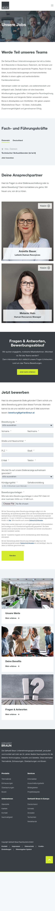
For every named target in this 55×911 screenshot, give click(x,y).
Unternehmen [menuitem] (7, 799)
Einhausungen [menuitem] (7, 783)
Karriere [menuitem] (4, 809)
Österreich (6, 141)
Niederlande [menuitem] (32, 822)
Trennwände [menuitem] (6, 779)
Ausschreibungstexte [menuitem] (36, 783)
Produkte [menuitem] (5, 774)
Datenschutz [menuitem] (29, 846)
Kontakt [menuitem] (5, 813)
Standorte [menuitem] (5, 804)
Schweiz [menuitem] (31, 809)
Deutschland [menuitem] (32, 804)
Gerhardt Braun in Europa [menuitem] (38, 799)
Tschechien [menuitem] (32, 817)
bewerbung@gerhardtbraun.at (21, 413)
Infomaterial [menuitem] (32, 779)
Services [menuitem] (31, 774)
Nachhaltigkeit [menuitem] (7, 817)
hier (10, 520)
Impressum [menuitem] (16, 846)
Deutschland (18, 141)
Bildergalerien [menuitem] (33, 788)
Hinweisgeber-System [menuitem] (24, 849)
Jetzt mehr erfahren (27, 372)
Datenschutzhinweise (36, 520)
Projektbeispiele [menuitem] (34, 792)
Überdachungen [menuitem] (8, 788)
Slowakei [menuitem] (31, 813)
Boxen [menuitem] (4, 792)
